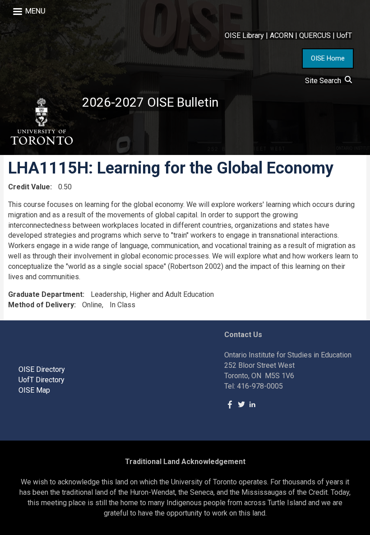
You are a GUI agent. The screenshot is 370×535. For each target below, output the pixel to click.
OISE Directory (41, 369)
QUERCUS (315, 35)
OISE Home (328, 58)
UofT (344, 35)
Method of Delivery (41, 304)
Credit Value (29, 187)
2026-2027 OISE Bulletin (150, 102)
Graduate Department (45, 294)
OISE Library (244, 35)
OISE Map (34, 390)
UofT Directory (41, 379)
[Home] (41, 121)
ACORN (281, 35)
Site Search (325, 80)
